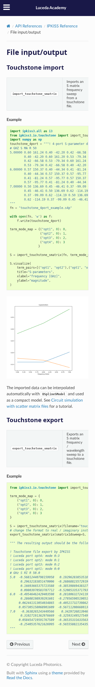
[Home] (8, 26)
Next (77, 644)
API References (28, 26)
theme (57, 673)
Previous (21, 644)
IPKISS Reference (62, 26)
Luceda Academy (51, 8)
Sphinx (31, 673)
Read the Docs (19, 678)
